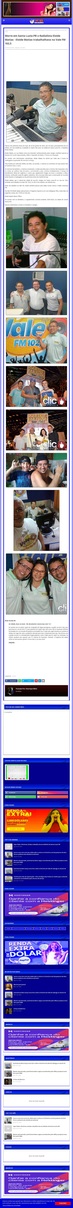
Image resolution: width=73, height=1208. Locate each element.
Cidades (8, 928)
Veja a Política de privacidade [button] (11, 1205)
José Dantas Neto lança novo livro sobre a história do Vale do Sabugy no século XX (40, 868)
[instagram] (52, 792)
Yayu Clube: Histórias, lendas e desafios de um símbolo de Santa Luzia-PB (37, 844)
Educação (29, 928)
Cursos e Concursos (18, 928)
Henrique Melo (10, 47)
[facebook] (20, 792)
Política (63, 928)
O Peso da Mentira (19, 1009)
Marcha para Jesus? (20, 984)
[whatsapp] (20, 796)
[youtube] (52, 796)
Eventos (37, 928)
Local (49, 928)
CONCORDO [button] (62, 1203)
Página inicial (8, 30)
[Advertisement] (36, 64)
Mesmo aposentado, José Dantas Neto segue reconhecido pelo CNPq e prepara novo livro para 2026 (40, 861)
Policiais (56, 928)
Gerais (14, 30)
